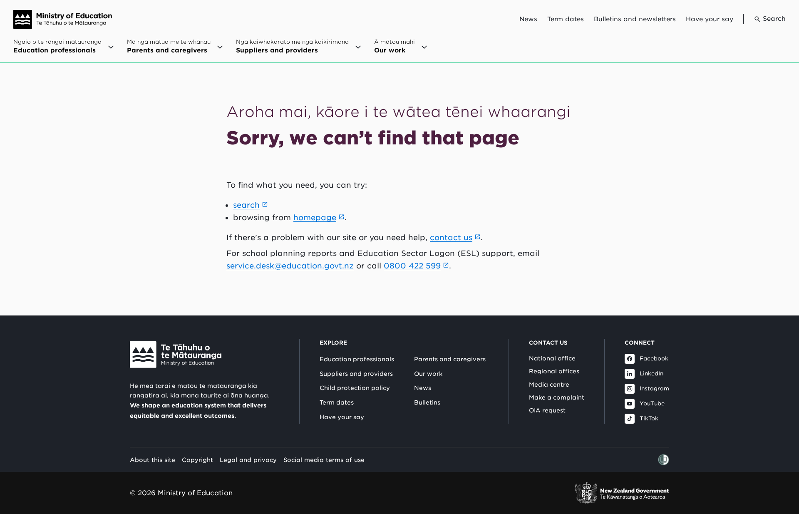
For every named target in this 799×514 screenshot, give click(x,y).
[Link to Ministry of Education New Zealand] (175, 354)
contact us (451, 237)
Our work (428, 373)
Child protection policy (355, 388)
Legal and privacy (248, 459)
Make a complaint (556, 397)
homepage (314, 217)
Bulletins (427, 402)
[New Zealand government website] (621, 493)
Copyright (197, 459)
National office (552, 358)
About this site (152, 459)
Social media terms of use (324, 459)
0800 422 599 (412, 265)
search (246, 205)
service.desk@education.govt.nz (290, 265)
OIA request (547, 410)
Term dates (565, 19)
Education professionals (357, 359)
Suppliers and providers (356, 373)
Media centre (549, 384)
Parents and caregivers (450, 359)
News (528, 19)
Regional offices (554, 371)
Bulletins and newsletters (635, 19)
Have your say (709, 19)
